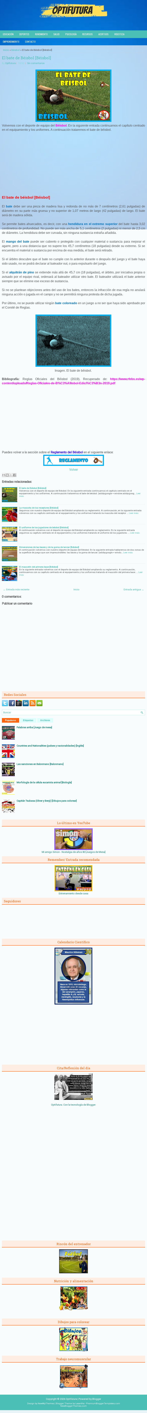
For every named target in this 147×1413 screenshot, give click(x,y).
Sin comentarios (36, 63)
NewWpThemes (46, 1403)
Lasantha (79, 1403)
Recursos (87, 34)
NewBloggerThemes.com (73, 1406)
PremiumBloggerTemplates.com (103, 1403)
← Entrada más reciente (16, 589)
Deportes (24, 34)
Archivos (45, 720)
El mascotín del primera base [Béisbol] (38, 567)
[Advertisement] (73, 163)
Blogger (91, 1104)
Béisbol (15, 50)
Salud (56, 34)
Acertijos (103, 34)
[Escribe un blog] (7, 475)
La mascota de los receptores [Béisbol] (38, 507)
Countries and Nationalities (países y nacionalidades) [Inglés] (50, 745)
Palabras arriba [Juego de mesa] (34, 727)
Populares (10, 720)
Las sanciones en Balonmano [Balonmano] (40, 764)
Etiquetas (28, 720)
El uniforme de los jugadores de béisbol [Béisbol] (44, 527)
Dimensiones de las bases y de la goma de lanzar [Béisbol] (49, 547)
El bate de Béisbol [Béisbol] (26, 58)
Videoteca (119, 34)
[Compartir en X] (11, 475)
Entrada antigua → (134, 589)
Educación (8, 34)
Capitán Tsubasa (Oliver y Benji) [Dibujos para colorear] (47, 800)
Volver (73, 469)
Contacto (30, 41)
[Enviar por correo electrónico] (4, 475)
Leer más (133, 513)
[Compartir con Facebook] (14, 475)
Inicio (6, 50)
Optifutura (10, 63)
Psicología (71, 34)
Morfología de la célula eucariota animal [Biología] (44, 782)
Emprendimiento (11, 41)
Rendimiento (41, 34)
